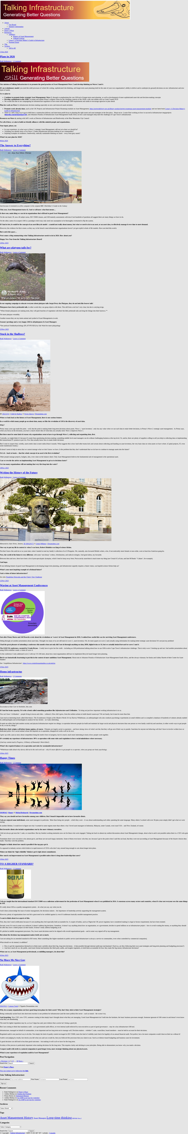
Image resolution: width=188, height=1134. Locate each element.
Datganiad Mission (22, 1096)
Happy (10, 813)
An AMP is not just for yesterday (28, 1098)
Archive (7, 46)
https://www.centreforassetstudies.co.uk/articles (39, 663)
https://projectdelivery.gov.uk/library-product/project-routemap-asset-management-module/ (120, 109)
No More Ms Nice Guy (12, 960)
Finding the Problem (24, 1094)
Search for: (4, 1063)
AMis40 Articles (18, 38)
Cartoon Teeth (13, 1006)
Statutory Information (16, 27)
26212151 (5, 414)
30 (17, 1061)
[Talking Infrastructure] (65, 19)
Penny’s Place (9, 30)
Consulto (52, 1133)
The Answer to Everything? (15, 145)
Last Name (63, 1079)
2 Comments (17, 676)
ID (25, 544)
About (6, 23)
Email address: (5, 1079)
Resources (7, 32)
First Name (35, 1079)
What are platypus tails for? (15, 247)
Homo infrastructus (11, 671)
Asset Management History (16, 1117)
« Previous (3, 1061)
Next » (21, 1061)
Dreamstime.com (41, 414)
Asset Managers (40, 1118)
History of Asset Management (23, 36)
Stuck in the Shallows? (12, 334)
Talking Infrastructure (17, 1133)
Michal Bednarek (21, 813)
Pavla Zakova (29, 414)
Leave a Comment (19, 150)
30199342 (3, 813)
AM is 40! (12, 48)
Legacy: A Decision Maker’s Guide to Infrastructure (26, 40)
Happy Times (7, 758)
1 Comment (17, 61)
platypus (74, 1118)
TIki (5, 44)
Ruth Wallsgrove (6, 61)
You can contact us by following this (14, 1071)
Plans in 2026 (7, 56)
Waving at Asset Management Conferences (24, 585)
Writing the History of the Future (19, 472)
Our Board (12, 25)
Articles (7, 29)
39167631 (3, 1006)
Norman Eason (14, 42)
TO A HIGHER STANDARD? (17, 863)
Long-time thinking (59, 1117)
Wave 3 (79, 1118)
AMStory (12, 34)
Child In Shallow (16, 414)
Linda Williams (41, 544)
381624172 (30, 544)
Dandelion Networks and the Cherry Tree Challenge (24, 577)
